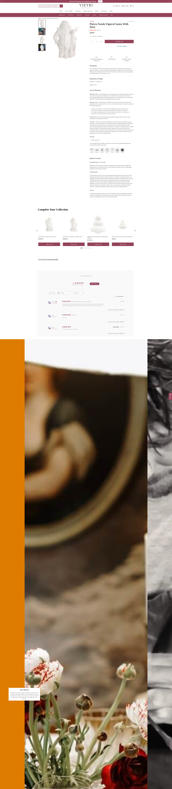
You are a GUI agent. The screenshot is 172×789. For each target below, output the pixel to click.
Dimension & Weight (96, 79)
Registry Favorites (88, 11)
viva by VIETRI (68, 11)
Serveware (70, 15)
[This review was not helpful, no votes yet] (122, 310)
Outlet (111, 11)
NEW (60, 11)
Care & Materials (95, 90)
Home (39, 18)
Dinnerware (62, 15)
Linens (94, 15)
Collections (78, 11)
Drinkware (79, 15)
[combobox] (50, 6)
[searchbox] (52, 293)
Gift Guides (104, 11)
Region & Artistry (95, 158)
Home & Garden (103, 15)
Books (96, 11)
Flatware (87, 15)
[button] (42, 23)
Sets (112, 15)
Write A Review (94, 283)
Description (93, 65)
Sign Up (100, 1)
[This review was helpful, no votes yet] (120, 310)
